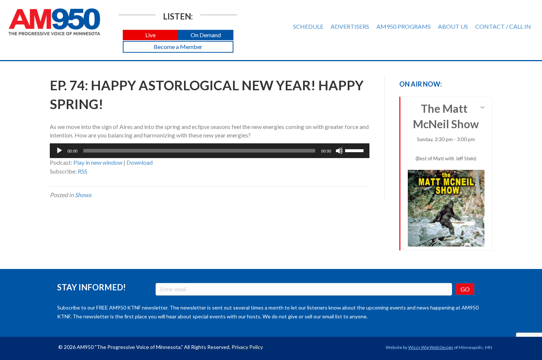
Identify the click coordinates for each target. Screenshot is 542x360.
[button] (150, 35)
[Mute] (339, 150)
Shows (83, 194)
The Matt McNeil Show (446, 131)
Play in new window (97, 162)
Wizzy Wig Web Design (430, 347)
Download (139, 162)
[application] (209, 150)
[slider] (355, 150)
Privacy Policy (247, 347)
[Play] (59, 150)
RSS (82, 171)
